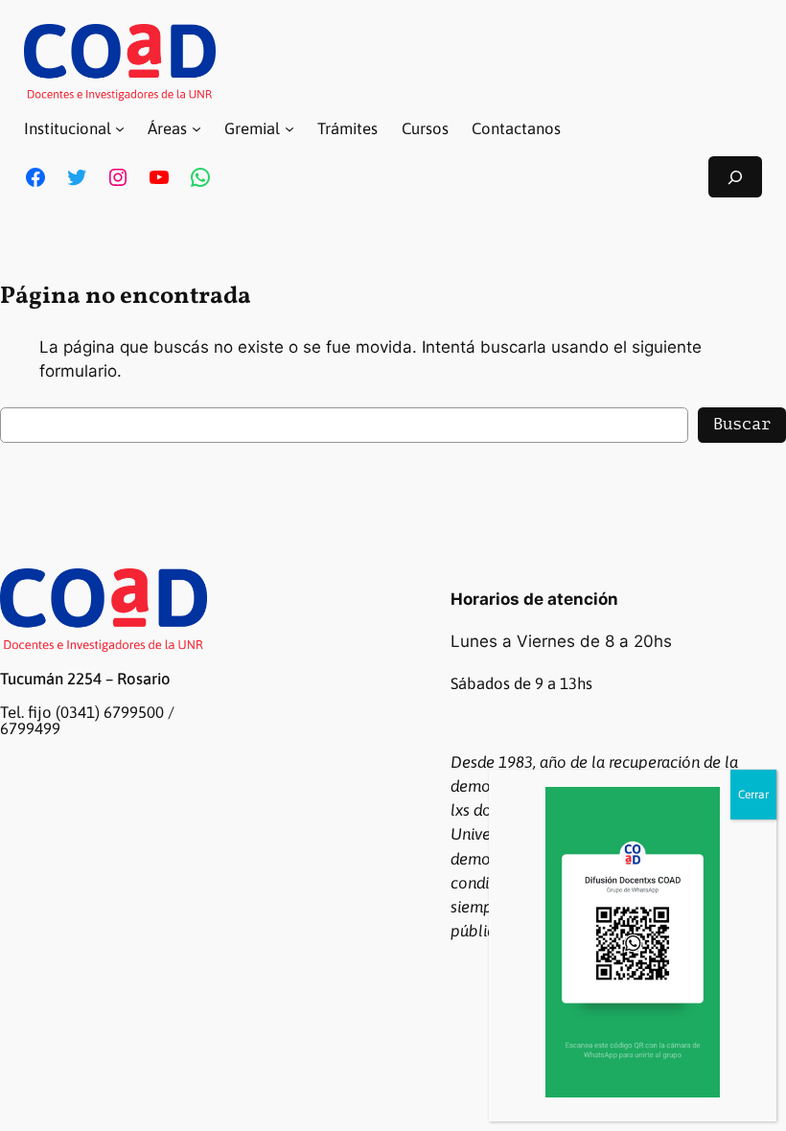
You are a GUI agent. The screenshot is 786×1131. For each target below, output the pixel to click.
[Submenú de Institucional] (120, 128)
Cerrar (753, 794)
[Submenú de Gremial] (289, 128)
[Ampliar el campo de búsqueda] (735, 176)
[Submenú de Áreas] (196, 128)
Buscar (742, 424)
